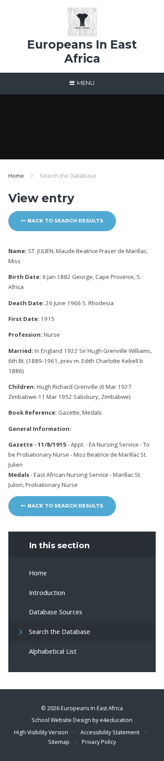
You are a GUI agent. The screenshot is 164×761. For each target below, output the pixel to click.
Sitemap (59, 742)
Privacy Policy (99, 742)
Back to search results (64, 221)
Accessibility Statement (110, 732)
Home (16, 176)
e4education (116, 720)
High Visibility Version (41, 732)
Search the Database (68, 176)
